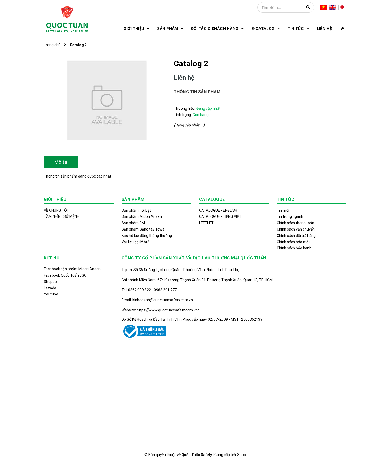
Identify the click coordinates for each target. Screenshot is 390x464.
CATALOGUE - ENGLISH (218, 210)
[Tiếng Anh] (332, 7)
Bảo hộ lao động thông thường (147, 235)
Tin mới (283, 210)
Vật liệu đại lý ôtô (135, 242)
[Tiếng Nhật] (342, 7)
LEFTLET (206, 223)
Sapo (241, 455)
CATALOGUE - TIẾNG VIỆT (220, 216)
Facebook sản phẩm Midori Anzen (72, 269)
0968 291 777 (165, 290)
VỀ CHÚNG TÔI (56, 210)
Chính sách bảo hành (294, 248)
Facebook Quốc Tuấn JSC (65, 275)
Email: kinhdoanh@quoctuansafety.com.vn (157, 300)
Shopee (50, 282)
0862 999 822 (140, 290)
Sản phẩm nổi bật (136, 210)
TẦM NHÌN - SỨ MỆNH (61, 216)
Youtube (51, 294)
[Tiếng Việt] (323, 7)
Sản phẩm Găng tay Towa (143, 229)
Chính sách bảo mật (293, 242)
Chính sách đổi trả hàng (296, 235)
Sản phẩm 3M (133, 223)
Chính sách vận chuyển (296, 229)
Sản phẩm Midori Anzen (142, 216)
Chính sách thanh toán (295, 223)
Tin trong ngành (290, 216)
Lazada (50, 288)
